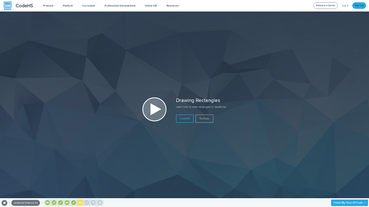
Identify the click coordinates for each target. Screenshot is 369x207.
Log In (345, 5)
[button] (49, 6)
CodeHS (185, 118)
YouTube (204, 118)
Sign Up (359, 5)
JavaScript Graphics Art (26, 202)
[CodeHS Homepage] (20, 6)
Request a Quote (325, 5)
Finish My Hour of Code (349, 202)
